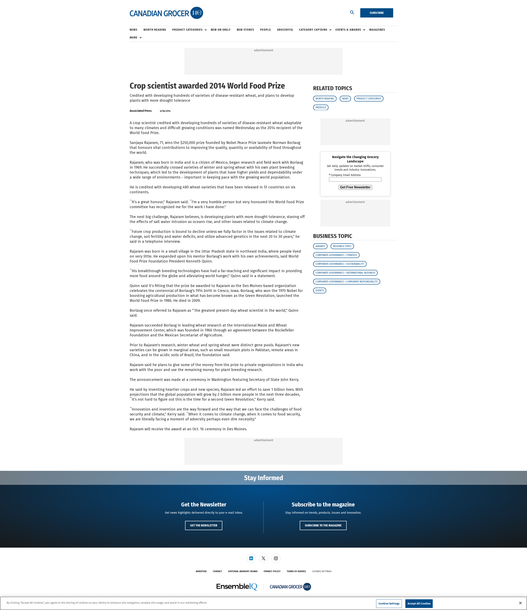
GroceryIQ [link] (285, 29)
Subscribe (377, 13)
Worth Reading (325, 98)
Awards (320, 246)
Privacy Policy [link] (272, 571)
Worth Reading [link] (154, 29)
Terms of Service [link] (296, 571)
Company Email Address (345, 175)
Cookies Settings (321, 571)
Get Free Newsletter (355, 187)
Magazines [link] (377, 29)
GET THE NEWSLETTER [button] (203, 525)
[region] (263, 603)
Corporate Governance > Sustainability (340, 263)
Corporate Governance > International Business (345, 272)
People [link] (265, 29)
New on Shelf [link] (221, 29)
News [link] (133, 29)
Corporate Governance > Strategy (336, 255)
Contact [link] (217, 571)
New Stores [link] (245, 29)
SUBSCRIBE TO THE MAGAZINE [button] (323, 525)
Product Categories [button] (187, 29)
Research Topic (342, 246)
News (345, 98)
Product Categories (369, 98)
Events (320, 290)
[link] (251, 558)
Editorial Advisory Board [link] (243, 571)
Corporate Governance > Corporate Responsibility (347, 281)
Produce (321, 107)
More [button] (134, 37)
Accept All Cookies (419, 603)
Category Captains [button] (313, 29)
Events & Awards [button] (348, 29)
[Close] (520, 603)
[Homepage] (166, 13)
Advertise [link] (201, 571)
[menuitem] (136, 30)
